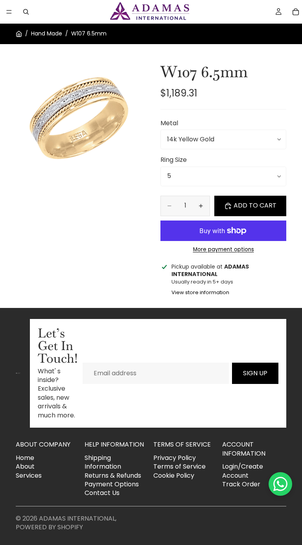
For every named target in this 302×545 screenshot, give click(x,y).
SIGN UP (255, 373)
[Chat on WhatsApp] (280, 484)
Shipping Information (103, 462)
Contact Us (102, 492)
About (25, 466)
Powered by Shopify (49, 527)
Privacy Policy (174, 457)
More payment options (223, 249)
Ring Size (173, 159)
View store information (200, 292)
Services (29, 475)
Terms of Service (179, 466)
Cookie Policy (173, 475)
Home (25, 457)
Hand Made (46, 33)
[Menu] (9, 12)
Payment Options (112, 484)
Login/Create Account (242, 471)
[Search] (26, 11)
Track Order (241, 484)
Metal (169, 123)
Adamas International (77, 518)
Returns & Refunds (113, 475)
